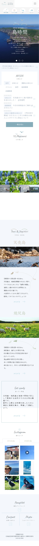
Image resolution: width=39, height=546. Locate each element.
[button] (16, 60)
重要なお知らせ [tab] (27, 83)
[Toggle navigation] (35, 3)
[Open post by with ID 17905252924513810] (27, 468)
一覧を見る (20, 124)
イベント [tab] (9, 87)
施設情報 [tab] (25, 87)
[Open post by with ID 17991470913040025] (27, 453)
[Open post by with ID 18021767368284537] (12, 483)
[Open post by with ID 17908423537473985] (27, 483)
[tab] (11, 441)
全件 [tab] (7, 83)
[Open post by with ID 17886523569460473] (12, 453)
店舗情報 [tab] (9, 91)
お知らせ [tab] (15, 83)
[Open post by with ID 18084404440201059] (12, 468)
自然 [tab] (16, 87)
